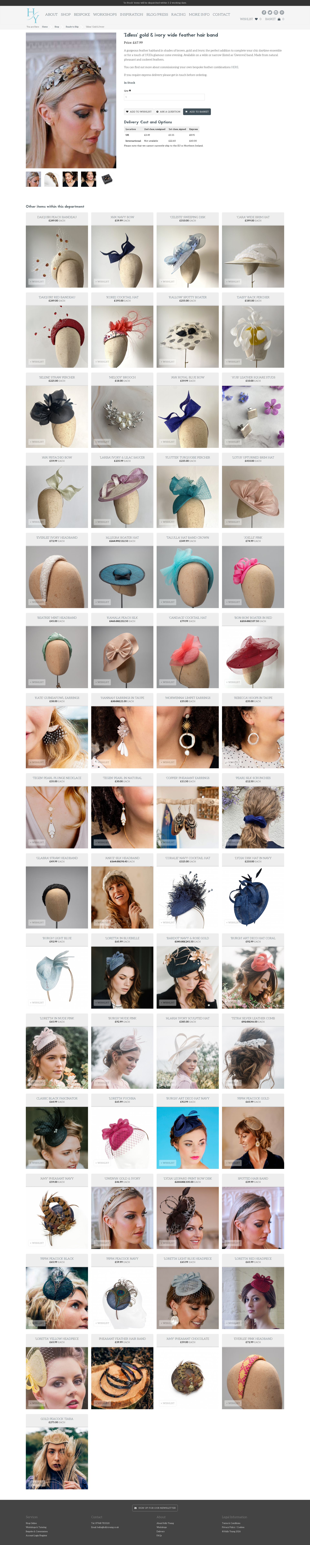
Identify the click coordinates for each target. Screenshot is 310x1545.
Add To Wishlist (141, 111)
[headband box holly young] (108, 180)
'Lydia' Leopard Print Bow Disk (188, 1178)
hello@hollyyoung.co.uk (108, 1527)
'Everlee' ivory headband (57, 537)
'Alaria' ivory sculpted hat (188, 1018)
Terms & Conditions (231, 1523)
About (51, 14)
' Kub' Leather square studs (253, 377)
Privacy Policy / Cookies (233, 1527)
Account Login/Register (36, 1535)
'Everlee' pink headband (253, 1339)
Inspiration (131, 14)
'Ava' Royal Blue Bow (187, 377)
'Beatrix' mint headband (57, 618)
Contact (221, 14)
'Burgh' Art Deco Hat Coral (253, 938)
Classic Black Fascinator (57, 1098)
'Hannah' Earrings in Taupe (122, 698)
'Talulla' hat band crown (187, 537)
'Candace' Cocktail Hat (188, 618)
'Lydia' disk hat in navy (253, 858)
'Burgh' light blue (57, 938)
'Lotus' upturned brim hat (253, 457)
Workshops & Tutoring (36, 1527)
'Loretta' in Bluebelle (122, 938)
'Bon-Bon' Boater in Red (253, 618)
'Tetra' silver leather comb (253, 1018)
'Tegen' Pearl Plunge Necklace (57, 778)
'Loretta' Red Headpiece (253, 1258)
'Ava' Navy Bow (122, 217)
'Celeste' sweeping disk (188, 217)
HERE (234, 67)
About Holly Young (165, 1523)
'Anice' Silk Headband (122, 858)
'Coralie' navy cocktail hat (187, 858)
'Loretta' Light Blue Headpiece (188, 1258)
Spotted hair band (253, 1178)
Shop (66, 14)
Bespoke (82, 14)
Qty (126, 91)
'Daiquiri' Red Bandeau (57, 297)
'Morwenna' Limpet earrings (187, 698)
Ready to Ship (72, 27)
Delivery (161, 1531)
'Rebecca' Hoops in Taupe (253, 698)
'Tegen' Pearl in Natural (122, 778)
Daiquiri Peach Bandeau (57, 217)
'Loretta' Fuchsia (122, 1098)
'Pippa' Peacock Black (57, 1258)
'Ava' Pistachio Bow (57, 457)
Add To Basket (199, 111)
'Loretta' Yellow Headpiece (57, 1339)
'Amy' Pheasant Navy (57, 1178)
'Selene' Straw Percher (57, 377)
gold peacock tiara (57, 1419)
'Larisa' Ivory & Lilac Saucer (122, 457)
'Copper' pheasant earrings (187, 778)
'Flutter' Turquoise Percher (187, 457)
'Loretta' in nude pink (57, 1018)
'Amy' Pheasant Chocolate (187, 1339)
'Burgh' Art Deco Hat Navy (187, 1098)
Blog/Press (157, 14)
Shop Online (31, 1523)
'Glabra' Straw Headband (57, 858)
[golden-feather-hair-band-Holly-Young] (53, 180)
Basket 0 (274, 19)
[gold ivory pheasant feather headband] (90, 180)
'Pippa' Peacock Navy (122, 1258)
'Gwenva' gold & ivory (122, 1178)
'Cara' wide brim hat (253, 217)
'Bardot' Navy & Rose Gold (187, 938)
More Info (199, 14)
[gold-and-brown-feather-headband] (35, 180)
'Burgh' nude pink (122, 1018)
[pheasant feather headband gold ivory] (72, 180)
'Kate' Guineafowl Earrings (57, 698)
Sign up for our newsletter (156, 1508)
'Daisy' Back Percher (253, 297)
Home (45, 27)
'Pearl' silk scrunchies (253, 778)
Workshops (105, 14)
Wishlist (250, 19)
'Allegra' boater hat (122, 537)
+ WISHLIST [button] (37, 281)
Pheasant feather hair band (122, 1339)
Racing (178, 14)
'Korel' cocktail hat (122, 297)
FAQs (159, 1535)
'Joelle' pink (253, 537)
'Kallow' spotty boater (188, 297)
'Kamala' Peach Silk (122, 618)
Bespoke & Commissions (37, 1531)
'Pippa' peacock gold (253, 1098)
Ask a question (170, 111)
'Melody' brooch (122, 377)
